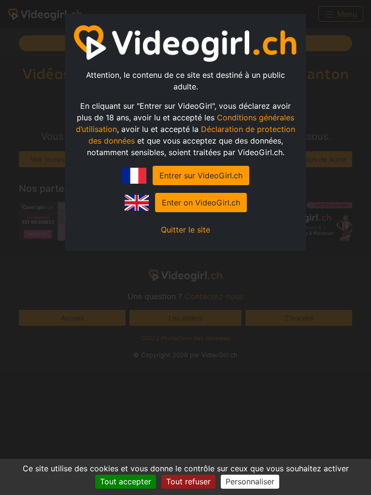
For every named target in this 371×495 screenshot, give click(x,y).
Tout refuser (188, 481)
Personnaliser (250, 481)
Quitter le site (185, 229)
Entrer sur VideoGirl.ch (201, 175)
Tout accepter (125, 481)
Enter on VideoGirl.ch (201, 202)
